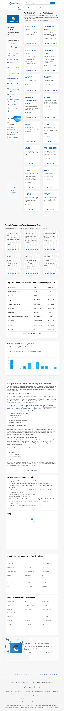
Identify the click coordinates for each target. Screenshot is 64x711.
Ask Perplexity (13, 108)
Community (43, 8)
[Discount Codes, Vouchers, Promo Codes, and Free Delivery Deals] (15, 3)
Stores (24, 8)
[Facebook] (25, 688)
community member (17, 440)
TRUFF (43, 560)
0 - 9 (57, 674)
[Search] (52, 3)
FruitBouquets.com (47, 628)
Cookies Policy (26, 691)
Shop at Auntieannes (32, 470)
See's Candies (45, 571)
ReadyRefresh (28, 575)
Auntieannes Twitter (14, 74)
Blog (37, 8)
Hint (8, 586)
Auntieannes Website (14, 95)
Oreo (43, 575)
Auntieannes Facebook (14, 69)
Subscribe (48, 652)
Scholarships (55, 691)
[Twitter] (30, 688)
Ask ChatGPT (13, 105)
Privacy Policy (17, 691)
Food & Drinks (11, 30)
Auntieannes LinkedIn (14, 85)
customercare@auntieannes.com (14, 64)
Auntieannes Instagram (13, 79)
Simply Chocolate (29, 571)
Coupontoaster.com (25, 701)
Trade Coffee (10, 563)
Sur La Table (28, 567)
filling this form (37, 443)
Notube (45, 701)
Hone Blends (45, 582)
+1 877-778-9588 (13, 59)
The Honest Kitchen (47, 563)
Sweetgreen (10, 567)
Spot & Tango (45, 567)
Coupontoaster (10, 27)
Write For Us (36, 696)
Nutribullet (27, 579)
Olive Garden (10, 579)
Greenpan (44, 586)
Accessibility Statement (37, 691)
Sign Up (15, 137)
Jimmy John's (28, 582)
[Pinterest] (34, 688)
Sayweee (9, 575)
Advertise (47, 691)
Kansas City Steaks (12, 582)
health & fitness (14, 408)
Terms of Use (9, 691)
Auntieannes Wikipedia (14, 90)
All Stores (18, 682)
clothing (20, 408)
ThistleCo (27, 563)
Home (19, 8)
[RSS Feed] (39, 688)
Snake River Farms (12, 571)
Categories (31, 8)
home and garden (47, 407)
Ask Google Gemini (16, 101)
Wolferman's (28, 560)
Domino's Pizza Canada (13, 560)
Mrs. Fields (44, 579)
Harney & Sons (28, 586)
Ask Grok (12, 111)
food (33, 408)
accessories (27, 408)
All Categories (26, 682)
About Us (11, 682)
